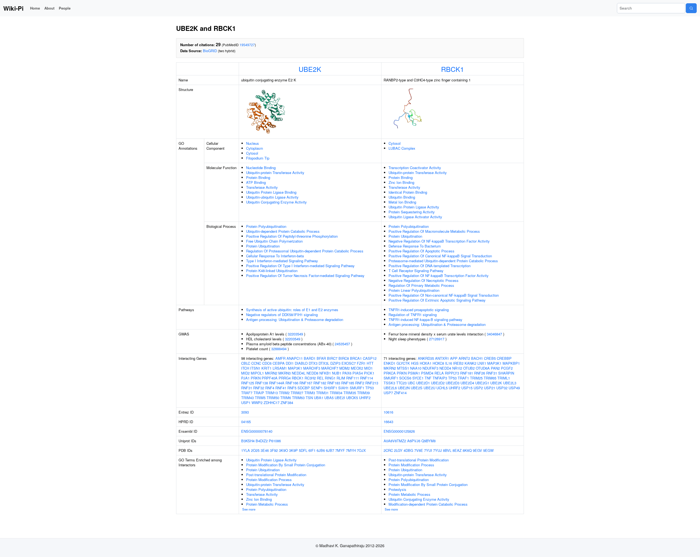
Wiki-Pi (13, 8)
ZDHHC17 (271, 402)
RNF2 (359, 382)
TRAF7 (246, 392)
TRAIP (258, 392)
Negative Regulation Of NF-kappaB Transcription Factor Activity (439, 241)
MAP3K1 (295, 368)
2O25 (255, 450)
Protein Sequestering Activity (412, 211)
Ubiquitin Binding (402, 197)
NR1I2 (457, 368)
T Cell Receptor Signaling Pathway (416, 270)
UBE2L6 (390, 387)
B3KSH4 (248, 440)
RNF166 (291, 382)
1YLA (245, 450)
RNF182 (319, 382)
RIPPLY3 (452, 373)
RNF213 (371, 382)
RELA (439, 373)
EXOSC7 (349, 363)
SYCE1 (418, 378)
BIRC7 (332, 358)
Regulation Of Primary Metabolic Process (421, 285)
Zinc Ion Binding (401, 182)
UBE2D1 (423, 382)
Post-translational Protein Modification (276, 474)
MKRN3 (284, 373)
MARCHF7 (329, 368)
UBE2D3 (452, 382)
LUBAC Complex (402, 148)
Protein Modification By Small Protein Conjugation (285, 464)
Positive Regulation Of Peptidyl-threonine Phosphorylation (292, 236)
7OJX (361, 450)
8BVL (447, 450)
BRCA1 (356, 358)
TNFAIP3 (440, 378)
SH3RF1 (330, 387)
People (65, 8)
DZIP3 (335, 363)
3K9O (283, 450)
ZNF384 (287, 402)
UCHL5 (442, 387)
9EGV (477, 450)
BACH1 (477, 358)
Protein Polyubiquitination (266, 226)
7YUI (428, 450)
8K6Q (467, 450)
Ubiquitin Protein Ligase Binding (271, 192)
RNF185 (347, 382)
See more (248, 509)
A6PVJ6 (413, 440)
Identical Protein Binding (408, 192)
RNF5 (291, 387)
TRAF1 (463, 378)
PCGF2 (507, 368)
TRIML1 (503, 378)
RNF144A (276, 382)
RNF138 (261, 382)
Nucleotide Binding (261, 167)
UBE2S (416, 387)
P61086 (275, 440)
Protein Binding (258, 177)
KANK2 (470, 363)
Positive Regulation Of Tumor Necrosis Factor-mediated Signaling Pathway (305, 275)
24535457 (342, 343)
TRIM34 (336, 392)
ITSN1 (255, 368)
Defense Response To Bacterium (415, 246)
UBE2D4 (467, 382)
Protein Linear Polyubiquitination (414, 290)
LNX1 (481, 363)
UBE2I (340, 397)
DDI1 (290, 363)
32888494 (279, 348)
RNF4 (269, 387)
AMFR (280, 358)
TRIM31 (322, 392)
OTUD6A (483, 368)
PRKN (256, 378)
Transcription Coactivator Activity (415, 167)
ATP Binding (256, 182)
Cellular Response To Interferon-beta (275, 255)
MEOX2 (357, 368)
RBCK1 (452, 69)
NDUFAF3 (430, 368)
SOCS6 (405, 378)
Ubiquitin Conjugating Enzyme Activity (276, 202)
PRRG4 (285, 378)
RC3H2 (310, 378)
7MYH (351, 450)
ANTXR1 (442, 358)
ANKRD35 (426, 358)
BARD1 (310, 358)
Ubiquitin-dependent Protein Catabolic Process (283, 231)
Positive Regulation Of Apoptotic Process (421, 251)
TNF (428, 378)
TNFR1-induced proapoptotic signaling (419, 309)
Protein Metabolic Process (267, 504)
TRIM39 (363, 392)
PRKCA (390, 373)
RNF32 (258, 387)
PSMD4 (427, 373)
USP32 (502, 387)
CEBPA (279, 363)
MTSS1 (403, 368)
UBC (411, 382)
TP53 (369, 387)
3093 (245, 412)
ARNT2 (464, 358)
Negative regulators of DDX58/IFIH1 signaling (282, 314)
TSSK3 (389, 382)
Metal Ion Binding (402, 202)
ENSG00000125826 (399, 431)
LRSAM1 (280, 368)
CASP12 (370, 358)
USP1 (245, 402)
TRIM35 (349, 392)
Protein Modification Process (269, 479)
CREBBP (504, 358)
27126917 (436, 338)
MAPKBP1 (511, 363)
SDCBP (304, 387)
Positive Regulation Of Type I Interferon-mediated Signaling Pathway (300, 265)
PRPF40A (270, 378)
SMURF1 (357, 387)
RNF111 (352, 378)
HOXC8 (438, 363)
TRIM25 (476, 378)
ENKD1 (389, 363)
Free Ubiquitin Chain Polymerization (274, 241)
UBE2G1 (482, 382)
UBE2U (429, 387)
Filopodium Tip (257, 158)
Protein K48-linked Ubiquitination (272, 270)
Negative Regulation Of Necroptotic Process (424, 280)
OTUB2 (469, 368)
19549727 (247, 44)
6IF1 (312, 450)
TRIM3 (309, 392)
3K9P (293, 450)
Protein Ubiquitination (263, 246)
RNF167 (305, 382)
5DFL (303, 450)
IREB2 (458, 363)
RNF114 (366, 378)
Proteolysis (397, 489)
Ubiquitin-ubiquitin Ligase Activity (272, 197)
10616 (388, 412)
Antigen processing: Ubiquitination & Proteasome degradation (294, 319)
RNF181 (466, 373)
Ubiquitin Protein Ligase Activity (414, 207)
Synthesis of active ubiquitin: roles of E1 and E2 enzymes (292, 309)
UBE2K (310, 69)
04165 (246, 421)
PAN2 (495, 368)
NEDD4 (445, 368)
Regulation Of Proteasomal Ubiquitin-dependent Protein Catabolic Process (304, 251)
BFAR (321, 358)
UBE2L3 (509, 382)
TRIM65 (490, 378)
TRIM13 (271, 392)
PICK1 (369, 373)
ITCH (245, 368)
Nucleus (252, 143)
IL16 (448, 363)
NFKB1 (325, 373)
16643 (388, 421)
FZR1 (361, 363)
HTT (370, 363)
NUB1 (336, 373)
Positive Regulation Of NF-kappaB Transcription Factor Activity (439, 275)
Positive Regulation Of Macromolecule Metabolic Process (434, 231)
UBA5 (329, 397)
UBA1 (318, 397)
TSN (309, 397)
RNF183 (333, 382)
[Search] (691, 8)
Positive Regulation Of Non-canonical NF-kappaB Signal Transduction (444, 295)
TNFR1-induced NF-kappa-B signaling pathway (425, 319)
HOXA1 (425, 363)
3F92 (274, 450)
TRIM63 (298, 397)
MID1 (368, 368)
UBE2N (404, 387)
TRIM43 (247, 397)
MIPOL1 (257, 373)
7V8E (418, 450)
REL (320, 378)
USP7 (388, 392)
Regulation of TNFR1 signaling (413, 314)
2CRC (388, 450)
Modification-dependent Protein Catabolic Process (428, 504)
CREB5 (490, 358)
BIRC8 (344, 358)
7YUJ (437, 450)
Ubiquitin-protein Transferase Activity (275, 172)
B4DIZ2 (262, 440)
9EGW (488, 450)
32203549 (295, 334)
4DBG (408, 450)
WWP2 (257, 402)
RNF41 (280, 387)
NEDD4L (298, 373)
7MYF (340, 450)
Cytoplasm (254, 148)
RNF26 (479, 373)
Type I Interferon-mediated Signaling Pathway (282, 260)
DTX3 (313, 363)
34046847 (494, 334)
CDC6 (267, 363)
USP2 (478, 387)
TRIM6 (285, 397)
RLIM (341, 378)
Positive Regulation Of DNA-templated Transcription (430, 265)
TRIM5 (260, 397)
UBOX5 (352, 397)
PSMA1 (414, 373)
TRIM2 (284, 392)
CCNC (256, 363)
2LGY (398, 450)
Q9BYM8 (428, 440)
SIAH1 (343, 387)
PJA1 (245, 378)
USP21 (489, 387)
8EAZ (457, 450)
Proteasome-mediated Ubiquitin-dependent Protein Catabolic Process (443, 260)
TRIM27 (297, 392)
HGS (415, 363)
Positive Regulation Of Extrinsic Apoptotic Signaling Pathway (437, 300)
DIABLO (301, 363)
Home (35, 8)
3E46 (265, 450)
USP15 (466, 387)
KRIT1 (266, 368)
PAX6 (346, 373)
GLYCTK (403, 363)
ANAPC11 (295, 358)
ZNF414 (400, 392)
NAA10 (415, 368)
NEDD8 (312, 373)
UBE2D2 (438, 382)
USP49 (514, 387)
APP (453, 358)
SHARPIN (506, 373)
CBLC (245, 363)
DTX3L (324, 363)
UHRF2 (365, 397)
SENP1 (317, 387)
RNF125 (247, 382)
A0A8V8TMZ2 (395, 440)
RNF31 (246, 387)
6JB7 (330, 450)
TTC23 (401, 382)
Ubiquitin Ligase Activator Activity (415, 216)
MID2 (245, 373)
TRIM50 (273, 397)
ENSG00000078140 (256, 431)
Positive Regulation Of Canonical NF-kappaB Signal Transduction (440, 255)
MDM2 (344, 368)
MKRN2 (271, 373)
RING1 (330, 378)
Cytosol (252, 153)
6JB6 (321, 450)
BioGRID (210, 50)
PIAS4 (357, 373)
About (49, 8)
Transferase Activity (262, 187)
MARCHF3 (311, 368)
